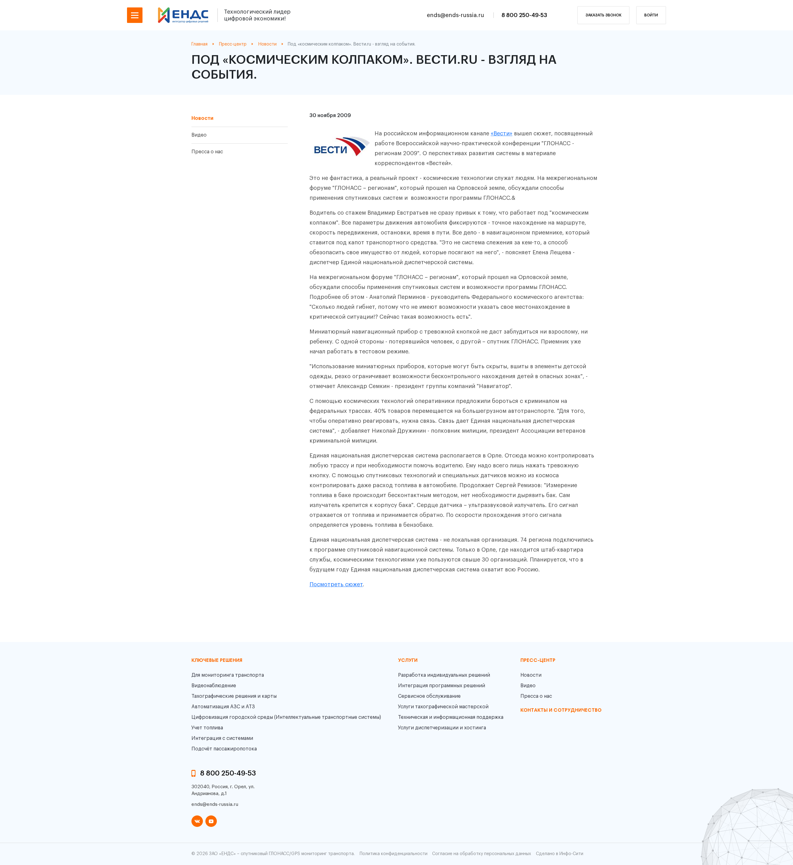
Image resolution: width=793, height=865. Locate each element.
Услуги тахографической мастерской (443, 706)
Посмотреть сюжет (336, 584)
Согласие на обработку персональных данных (481, 854)
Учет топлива (207, 727)
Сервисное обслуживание (429, 696)
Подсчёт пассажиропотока (224, 748)
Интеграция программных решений (441, 685)
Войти (651, 15)
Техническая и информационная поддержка (450, 717)
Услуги (408, 660)
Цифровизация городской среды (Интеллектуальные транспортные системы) (286, 717)
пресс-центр (537, 660)
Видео (199, 135)
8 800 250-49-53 (524, 15)
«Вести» (501, 133)
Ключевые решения (216, 660)
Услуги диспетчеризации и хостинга (442, 727)
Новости (202, 118)
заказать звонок (603, 15)
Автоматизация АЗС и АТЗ (223, 706)
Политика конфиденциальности (393, 854)
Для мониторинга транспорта (227, 675)
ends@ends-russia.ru (456, 15)
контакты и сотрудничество (561, 710)
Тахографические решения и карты (234, 696)
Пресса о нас (207, 151)
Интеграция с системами (222, 738)
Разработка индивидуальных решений (444, 675)
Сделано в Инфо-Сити (559, 854)
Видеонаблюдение (213, 685)
